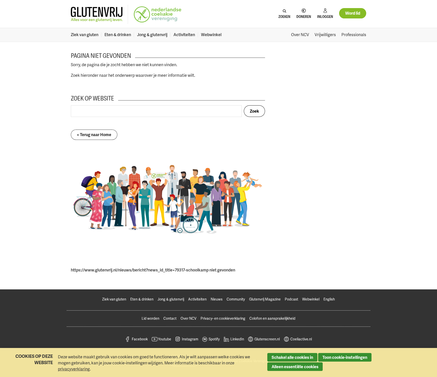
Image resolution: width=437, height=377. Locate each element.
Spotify (214, 339)
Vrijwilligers (325, 34)
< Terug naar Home (94, 134)
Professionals (353, 34)
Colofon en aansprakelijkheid (272, 318)
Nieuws (217, 299)
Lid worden (150, 318)
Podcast (291, 299)
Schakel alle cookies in (292, 357)
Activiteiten (184, 34)
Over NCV (300, 34)
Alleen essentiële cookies (295, 366)
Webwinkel (211, 34)
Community (236, 299)
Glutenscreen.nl (267, 339)
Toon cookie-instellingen (344, 357)
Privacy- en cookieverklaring (223, 318)
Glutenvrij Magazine (265, 299)
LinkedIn (237, 339)
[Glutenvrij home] (97, 14)
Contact (170, 318)
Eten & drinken (117, 34)
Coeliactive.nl (301, 339)
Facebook (140, 339)
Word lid (352, 13)
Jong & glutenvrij (152, 34)
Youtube (164, 339)
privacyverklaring (74, 369)
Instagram (190, 339)
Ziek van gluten (84, 34)
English (329, 299)
